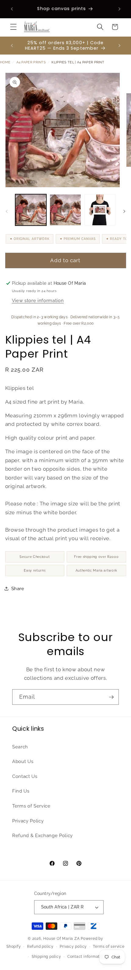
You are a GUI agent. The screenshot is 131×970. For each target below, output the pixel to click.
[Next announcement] (119, 9)
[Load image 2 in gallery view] (65, 210)
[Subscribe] (111, 697)
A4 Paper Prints (31, 62)
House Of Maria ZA (61, 938)
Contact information (86, 956)
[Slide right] (124, 211)
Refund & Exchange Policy (42, 835)
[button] (13, 27)
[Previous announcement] (12, 9)
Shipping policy (46, 956)
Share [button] (17, 588)
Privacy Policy (28, 821)
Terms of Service (31, 806)
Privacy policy (73, 946)
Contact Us (24, 776)
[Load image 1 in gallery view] (31, 210)
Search (20, 747)
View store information (38, 300)
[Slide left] (6, 211)
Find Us (21, 791)
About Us (22, 761)
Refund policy (40, 946)
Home (5, 62)
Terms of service (108, 946)
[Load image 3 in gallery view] (100, 210)
